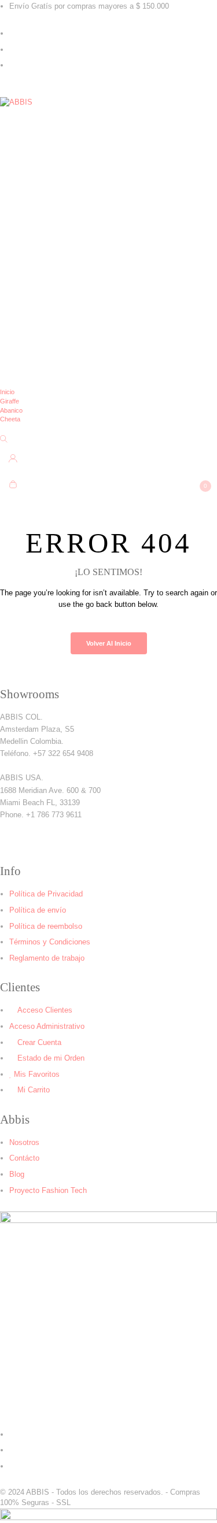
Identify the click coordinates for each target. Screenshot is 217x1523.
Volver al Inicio (108, 643)
